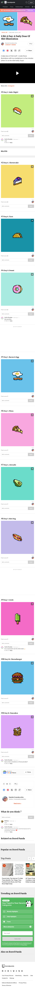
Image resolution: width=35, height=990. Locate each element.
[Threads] (16, 971)
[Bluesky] (13, 971)
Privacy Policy (22, 982)
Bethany (6, 821)
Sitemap (12, 978)
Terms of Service (6, 985)
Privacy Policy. (24, 944)
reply (11, 142)
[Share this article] (32, 96)
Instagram (11, 86)
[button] (29, 858)
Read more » (17, 803)
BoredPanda (9, 2)
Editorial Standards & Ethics (9, 982)
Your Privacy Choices (7, 975)
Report (33, 128)
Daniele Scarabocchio (11, 43)
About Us (25, 975)
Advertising (18, 975)
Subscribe (17, 939)
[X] (11, 971)
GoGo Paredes (8, 139)
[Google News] (22, 971)
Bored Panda (8, 966)
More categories (9, 926)
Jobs (31, 975)
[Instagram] (5, 971)
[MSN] (19, 971)
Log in (31, 2)
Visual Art (4, 32)
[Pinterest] (8, 971)
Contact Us (5, 978)
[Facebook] (2, 971)
